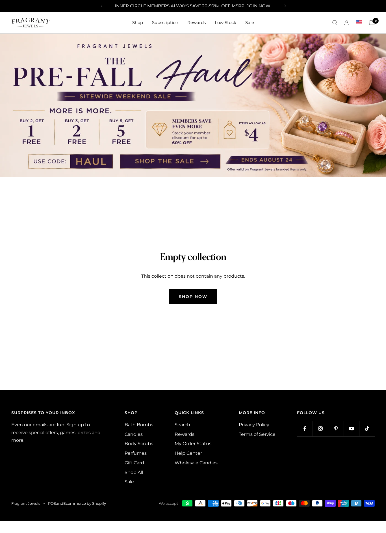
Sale (249, 22)
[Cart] (372, 22)
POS (52, 503)
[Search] (334, 22)
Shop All (134, 472)
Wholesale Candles (196, 462)
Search (182, 424)
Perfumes (136, 453)
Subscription (165, 22)
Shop (137, 22)
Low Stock (225, 22)
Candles (134, 434)
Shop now (193, 296)
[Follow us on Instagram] (320, 428)
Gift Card (134, 462)
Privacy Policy (254, 424)
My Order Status (193, 443)
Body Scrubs (139, 443)
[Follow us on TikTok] (367, 428)
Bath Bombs (139, 424)
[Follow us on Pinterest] (336, 428)
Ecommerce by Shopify (84, 503)
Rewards (196, 22)
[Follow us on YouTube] (351, 428)
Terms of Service (257, 434)
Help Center (188, 453)
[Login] (346, 22)
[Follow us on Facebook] (305, 428)
